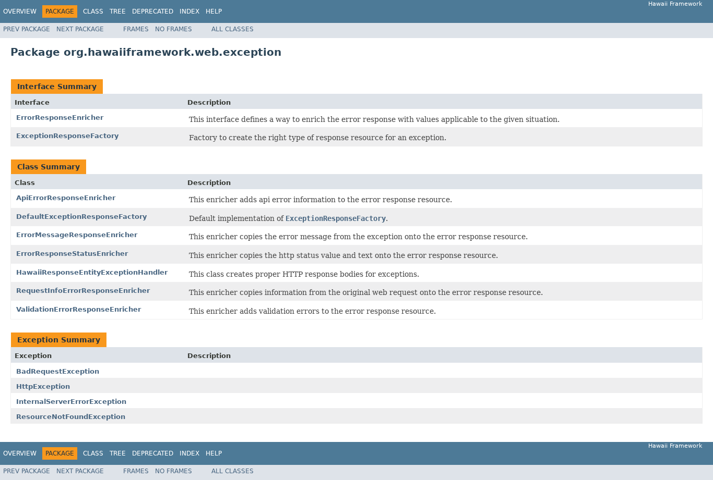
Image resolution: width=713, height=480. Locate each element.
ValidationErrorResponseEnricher (78, 309)
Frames (136, 29)
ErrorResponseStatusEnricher (72, 253)
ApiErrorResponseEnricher (65, 198)
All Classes (232, 29)
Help (214, 11)
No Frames (173, 29)
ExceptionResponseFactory (67, 136)
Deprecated (152, 11)
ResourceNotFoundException (70, 417)
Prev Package (26, 29)
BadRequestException (57, 371)
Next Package (80, 29)
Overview (20, 11)
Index (189, 11)
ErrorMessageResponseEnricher (76, 235)
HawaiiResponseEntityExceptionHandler (92, 272)
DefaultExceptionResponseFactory (81, 216)
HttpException (43, 386)
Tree (118, 11)
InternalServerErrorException (71, 401)
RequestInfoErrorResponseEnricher (83, 290)
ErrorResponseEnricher (59, 117)
